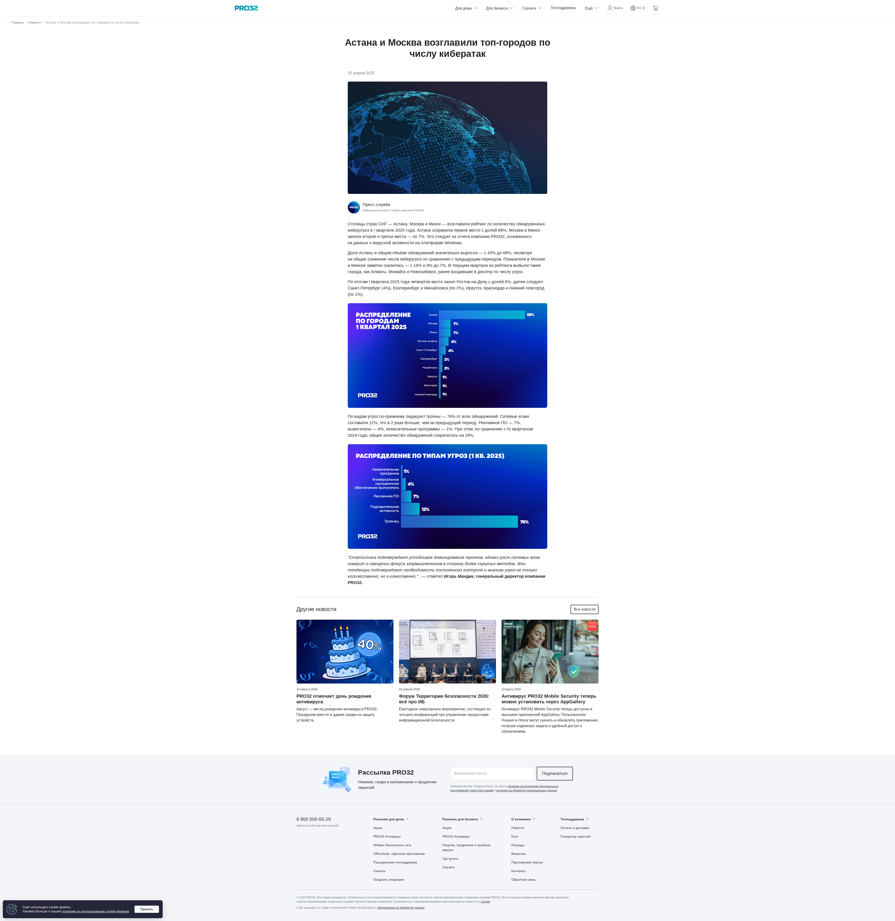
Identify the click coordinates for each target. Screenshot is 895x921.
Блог (514, 836)
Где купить (450, 858)
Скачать (529, 8)
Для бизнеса (497, 8)
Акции (377, 828)
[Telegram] (334, 839)
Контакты (518, 871)
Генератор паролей (576, 836)
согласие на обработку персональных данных (526, 790)
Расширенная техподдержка (395, 862)
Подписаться (555, 773)
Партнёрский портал (527, 862)
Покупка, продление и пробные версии (466, 847)
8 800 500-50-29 (313, 819)
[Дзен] (300, 839)
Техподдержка (563, 8)
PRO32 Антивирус (387, 836)
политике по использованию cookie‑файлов (95, 911)
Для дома (464, 8)
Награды (518, 845)
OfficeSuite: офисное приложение (399, 854)
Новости (34, 22)
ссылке (485, 901)
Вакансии (518, 854)
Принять (146, 909)
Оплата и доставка (575, 828)
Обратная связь (523, 879)
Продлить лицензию (388, 879)
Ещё (589, 8)
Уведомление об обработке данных (400, 907)
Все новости (584, 609)
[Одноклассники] (323, 839)
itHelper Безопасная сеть (392, 845)
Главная (17, 22)
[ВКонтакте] (312, 839)
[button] (637, 8)
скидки (380, 782)
